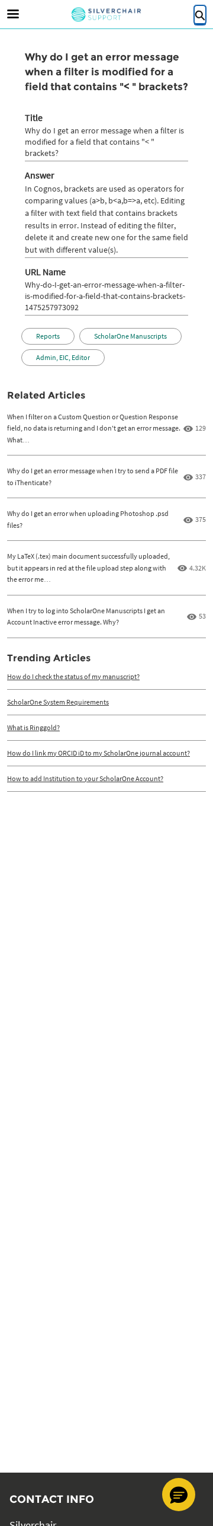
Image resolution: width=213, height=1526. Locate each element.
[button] (178, 1494)
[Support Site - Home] (106, 14)
